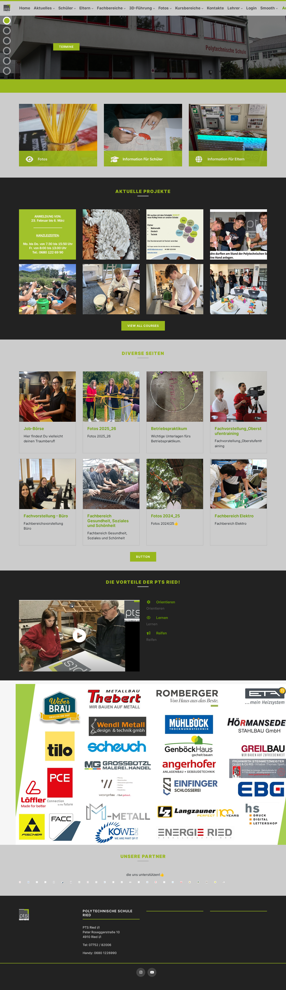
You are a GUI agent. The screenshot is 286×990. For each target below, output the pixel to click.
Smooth (267, 8)
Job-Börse (34, 428)
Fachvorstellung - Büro (46, 516)
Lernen (161, 617)
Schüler (65, 8)
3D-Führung (140, 8)
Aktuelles (43, 8)
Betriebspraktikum (169, 428)
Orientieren (165, 602)
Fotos (163, 8)
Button (143, 556)
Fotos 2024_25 (165, 516)
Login (251, 8)
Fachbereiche (110, 8)
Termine (66, 46)
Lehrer (233, 8)
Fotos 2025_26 (101, 428)
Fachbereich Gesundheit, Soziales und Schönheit (108, 521)
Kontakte (215, 8)
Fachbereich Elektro (234, 516)
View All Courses (143, 325)
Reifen (161, 633)
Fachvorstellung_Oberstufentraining (238, 431)
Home (24, 8)
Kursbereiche (187, 8)
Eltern (84, 8)
